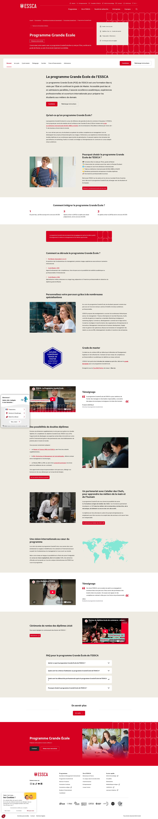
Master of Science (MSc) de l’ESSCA (44, 449)
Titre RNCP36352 (98, 368)
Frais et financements (55, 63)
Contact (32, 816)
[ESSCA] (28, 6)
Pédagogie (35, 63)
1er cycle (16, 63)
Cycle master (26, 63)
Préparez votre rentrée (37, 41)
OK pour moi (30, 810)
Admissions (67, 63)
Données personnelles (23, 816)
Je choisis (18, 810)
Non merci (7, 810)
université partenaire (60, 463)
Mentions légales (40, 816)
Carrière (43, 63)
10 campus (77, 235)
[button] (3, 816)
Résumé (9, 63)
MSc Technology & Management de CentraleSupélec (48, 456)
